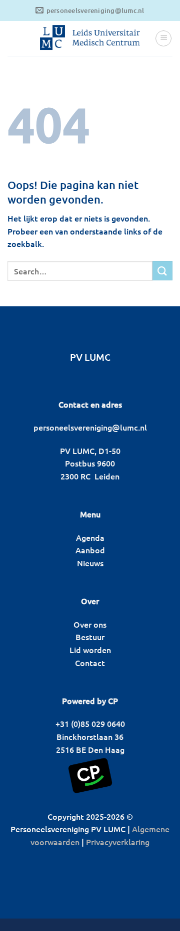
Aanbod (90, 549)
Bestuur (90, 636)
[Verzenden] (162, 270)
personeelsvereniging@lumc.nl (90, 427)
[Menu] (164, 38)
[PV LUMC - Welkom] (90, 38)
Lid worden (90, 649)
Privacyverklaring (118, 841)
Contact (90, 662)
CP (113, 700)
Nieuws (90, 562)
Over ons (90, 624)
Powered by (84, 700)
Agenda (90, 537)
